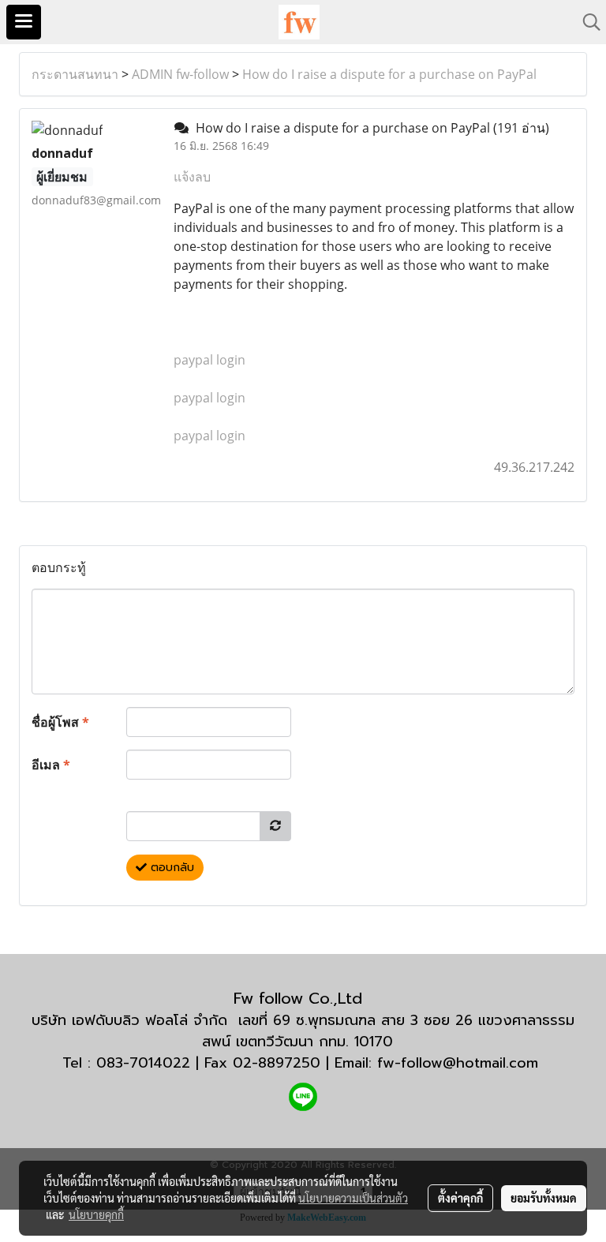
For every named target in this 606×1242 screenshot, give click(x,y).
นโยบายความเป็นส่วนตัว (353, 1198)
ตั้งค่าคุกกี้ (460, 1198)
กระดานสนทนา (75, 74)
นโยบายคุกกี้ (96, 1214)
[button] (586, 22)
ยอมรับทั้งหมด (544, 1198)
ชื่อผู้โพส (60, 722)
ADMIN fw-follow (180, 74)
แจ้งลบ (192, 176)
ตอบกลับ (170, 867)
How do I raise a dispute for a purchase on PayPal (389, 74)
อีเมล (51, 764)
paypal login (209, 359)
